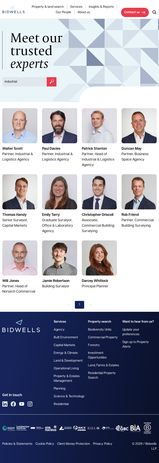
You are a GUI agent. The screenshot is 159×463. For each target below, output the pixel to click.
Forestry (94, 345)
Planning (59, 388)
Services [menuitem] (76, 7)
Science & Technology (69, 396)
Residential (61, 404)
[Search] (51, 81)
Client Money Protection (73, 444)
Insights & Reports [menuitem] (101, 7)
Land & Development (68, 360)
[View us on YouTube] (21, 404)
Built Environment (66, 337)
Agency (59, 329)
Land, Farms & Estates (103, 365)
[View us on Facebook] (13, 404)
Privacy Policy (102, 444)
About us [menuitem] (84, 12)
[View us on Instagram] (30, 404)
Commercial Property (103, 337)
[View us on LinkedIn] (5, 404)
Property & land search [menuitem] (48, 7)
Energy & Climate (66, 353)
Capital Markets (64, 345)
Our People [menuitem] (63, 12)
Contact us (132, 12)
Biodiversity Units (99, 329)
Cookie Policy (44, 444)
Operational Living (66, 368)
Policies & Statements (17, 444)
